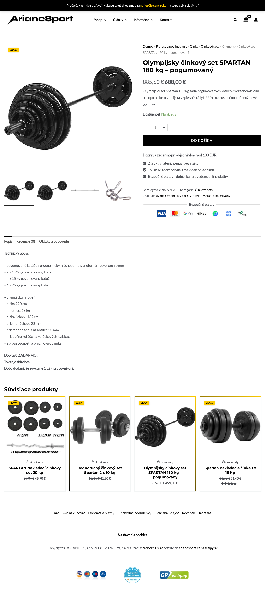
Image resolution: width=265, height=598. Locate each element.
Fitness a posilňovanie (171, 46)
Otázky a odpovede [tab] (54, 241)
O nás (55, 513)
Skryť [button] (195, 5)
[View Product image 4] (117, 191)
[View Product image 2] (52, 191)
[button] (104, 19)
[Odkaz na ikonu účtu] (256, 20)
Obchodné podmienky (134, 513)
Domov (148, 46)
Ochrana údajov (166, 513)
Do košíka (201, 140)
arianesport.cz (189, 548)
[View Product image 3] (85, 191)
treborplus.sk (153, 548)
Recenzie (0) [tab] (25, 241)
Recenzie (189, 513)
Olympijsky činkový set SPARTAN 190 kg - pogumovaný (192, 195)
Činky (194, 46)
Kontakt (205, 513)
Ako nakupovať (73, 513)
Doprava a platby (101, 513)
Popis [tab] (8, 241)
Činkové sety (210, 46)
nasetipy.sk (209, 548)
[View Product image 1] (19, 191)
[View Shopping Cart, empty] (246, 20)
